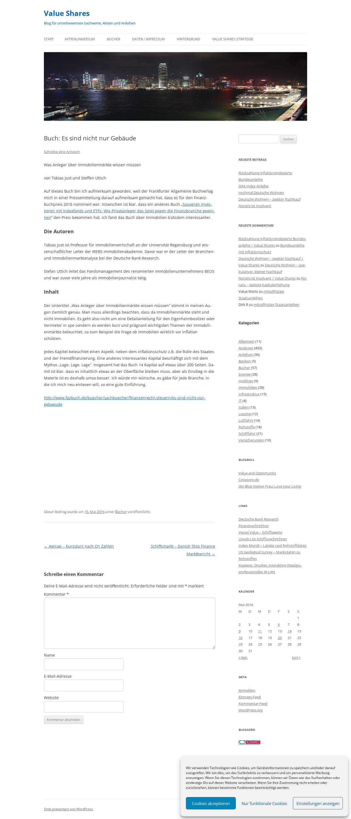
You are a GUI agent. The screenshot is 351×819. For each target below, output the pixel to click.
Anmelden (247, 690)
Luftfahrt (246, 420)
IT (240, 400)
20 (280, 637)
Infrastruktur (249, 394)
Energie (245, 374)
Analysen (246, 347)
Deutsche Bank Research (259, 519)
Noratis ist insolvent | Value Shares (267, 278)
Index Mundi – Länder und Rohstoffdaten (273, 545)
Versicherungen (251, 440)
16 (240, 637)
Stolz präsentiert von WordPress (68, 809)
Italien (244, 407)
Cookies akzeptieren (211, 803)
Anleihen (246, 354)
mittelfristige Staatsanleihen (276, 304)
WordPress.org (251, 710)
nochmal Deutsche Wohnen (261, 192)
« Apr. (243, 657)
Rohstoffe (247, 426)
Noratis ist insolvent (255, 205)
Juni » (296, 657)
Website (51, 697)
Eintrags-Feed (250, 696)
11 (260, 631)
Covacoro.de (249, 479)
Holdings (246, 380)
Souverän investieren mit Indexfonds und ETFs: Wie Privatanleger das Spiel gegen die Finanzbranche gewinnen (129, 211)
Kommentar (56, 594)
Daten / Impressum (148, 39)
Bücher (113, 39)
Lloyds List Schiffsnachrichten (263, 538)
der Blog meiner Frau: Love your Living (270, 486)
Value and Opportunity (257, 473)
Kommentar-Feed (253, 703)
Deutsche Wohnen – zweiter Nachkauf (270, 199)
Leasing (245, 413)
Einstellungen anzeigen (317, 803)
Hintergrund (188, 39)
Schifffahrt (247, 433)
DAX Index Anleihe (253, 186)
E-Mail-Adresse (58, 676)
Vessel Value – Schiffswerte (260, 532)
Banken (245, 361)
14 (289, 631)
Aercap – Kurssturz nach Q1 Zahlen (79, 546)
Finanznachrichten (254, 525)
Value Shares (67, 13)
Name (49, 655)
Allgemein (246, 341)
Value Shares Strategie (232, 39)
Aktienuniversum (80, 39)
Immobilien (248, 387)
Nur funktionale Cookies (264, 803)
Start (49, 39)
